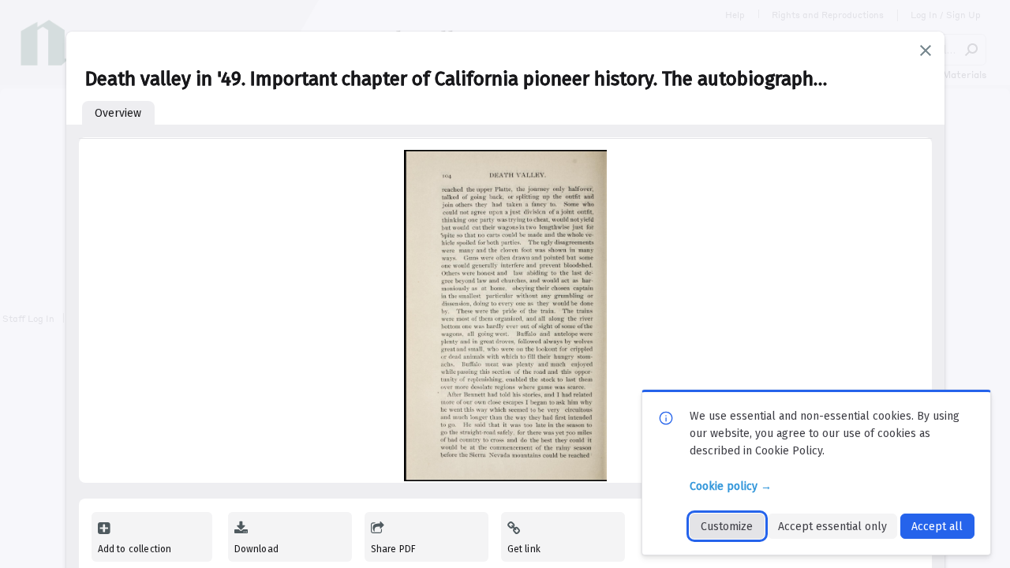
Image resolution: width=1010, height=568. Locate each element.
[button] (925, 50)
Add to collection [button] (135, 549)
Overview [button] (118, 113)
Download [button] (256, 549)
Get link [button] (524, 549)
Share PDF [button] (394, 549)
